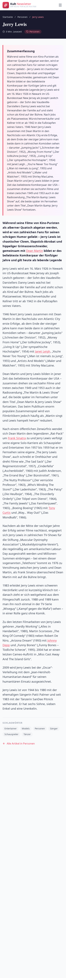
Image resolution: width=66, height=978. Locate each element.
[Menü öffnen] (60, 5)
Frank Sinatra (17, 438)
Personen (22, 16)
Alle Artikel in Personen (21, 743)
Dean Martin (34, 251)
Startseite (8, 16)
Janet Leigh (42, 351)
